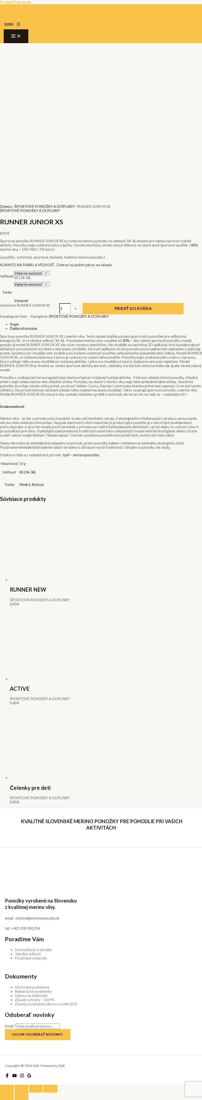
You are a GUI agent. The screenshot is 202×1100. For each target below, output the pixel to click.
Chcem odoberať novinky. (38, 1034)
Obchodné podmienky (32, 987)
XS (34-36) (27, 472)
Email (10, 1026)
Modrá (24, 484)
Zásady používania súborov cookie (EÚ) (46, 1004)
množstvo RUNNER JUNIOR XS (25, 305)
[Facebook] (7, 1076)
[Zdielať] (36, 1089)
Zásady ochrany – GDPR (34, 1000)
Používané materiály (31, 958)
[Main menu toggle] (16, 36)
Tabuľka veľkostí (28, 954)
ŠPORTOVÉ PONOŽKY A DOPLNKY (44, 206)
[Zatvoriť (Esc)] (50, 1089)
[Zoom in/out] (7, 1089)
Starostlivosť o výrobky (33, 950)
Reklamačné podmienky (33, 991)
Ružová (38, 484)
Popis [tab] (14, 324)
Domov (6, 206)
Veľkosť (7, 276)
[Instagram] (22, 1076)
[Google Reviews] (29, 1076)
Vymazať (21, 301)
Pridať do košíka (133, 308)
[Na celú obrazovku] (21, 1089)
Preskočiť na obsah (15, 2)
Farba (7, 292)
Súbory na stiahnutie (31, 996)
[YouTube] (14, 1076)
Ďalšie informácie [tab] (23, 328)
